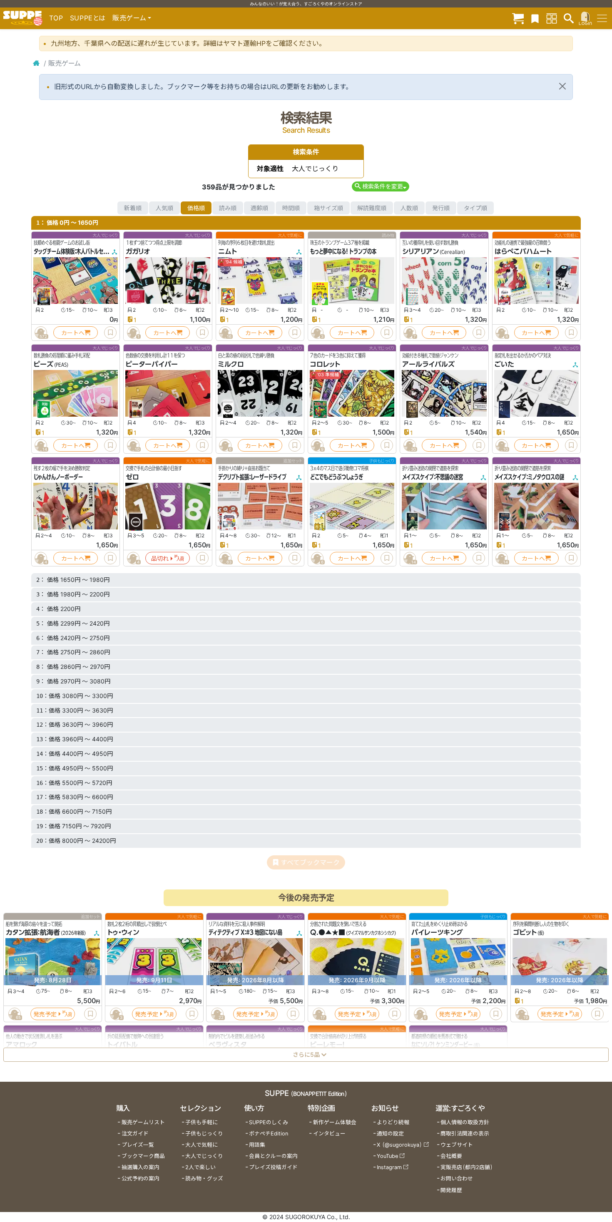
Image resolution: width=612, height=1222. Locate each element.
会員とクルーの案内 (273, 1156)
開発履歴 (451, 1190)
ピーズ (43, 364)
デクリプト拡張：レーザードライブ (252, 477)
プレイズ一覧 (138, 1145)
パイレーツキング (437, 932)
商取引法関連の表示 (464, 1133)
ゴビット (525, 932)
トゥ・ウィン (123, 932)
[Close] (562, 86)
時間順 (291, 207)
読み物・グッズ (204, 1178)
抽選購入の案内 (140, 1167)
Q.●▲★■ (327, 932)
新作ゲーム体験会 (334, 1122)
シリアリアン (420, 251)
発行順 (441, 207)
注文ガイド (135, 1133)
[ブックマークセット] (535, 18)
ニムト (227, 251)
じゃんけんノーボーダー (58, 477)
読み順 (227, 207)
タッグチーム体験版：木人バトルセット (73, 251)
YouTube (387, 1156)
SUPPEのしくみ (268, 1122)
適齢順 (259, 207)
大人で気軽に (201, 1145)
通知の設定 (390, 1133)
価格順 (196, 207)
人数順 (409, 207)
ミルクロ (231, 364)
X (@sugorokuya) (399, 1145)
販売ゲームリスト (143, 1122)
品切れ (160, 558)
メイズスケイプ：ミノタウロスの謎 (529, 477)
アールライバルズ (428, 364)
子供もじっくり (204, 1133)
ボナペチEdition (268, 1133)
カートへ (73, 332)
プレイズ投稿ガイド (273, 1167)
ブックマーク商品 (143, 1156)
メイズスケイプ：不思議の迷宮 (432, 477)
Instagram (389, 1167)
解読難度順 (371, 207)
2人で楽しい (200, 1167)
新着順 (133, 207)
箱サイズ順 (328, 207)
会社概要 (451, 1156)
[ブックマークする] (110, 332)
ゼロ (132, 477)
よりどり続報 (393, 1122)
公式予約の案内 (140, 1178)
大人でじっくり (204, 1156)
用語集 (257, 1145)
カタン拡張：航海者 (33, 932)
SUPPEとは (88, 18)
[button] (380, 186)
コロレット (325, 364)
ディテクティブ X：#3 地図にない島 (245, 932)
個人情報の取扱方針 (464, 1122)
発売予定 (45, 1013)
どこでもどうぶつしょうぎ (336, 477)
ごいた (504, 364)
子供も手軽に (201, 1122)
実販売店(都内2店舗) (466, 1167)
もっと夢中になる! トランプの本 (343, 251)
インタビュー (329, 1133)
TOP (56, 18)
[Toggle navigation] (602, 18)
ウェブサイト (456, 1145)
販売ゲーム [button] (129, 18)
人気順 (164, 207)
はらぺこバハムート (523, 251)
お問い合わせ (456, 1178)
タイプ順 (475, 207)
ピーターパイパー (152, 364)
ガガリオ (138, 251)
